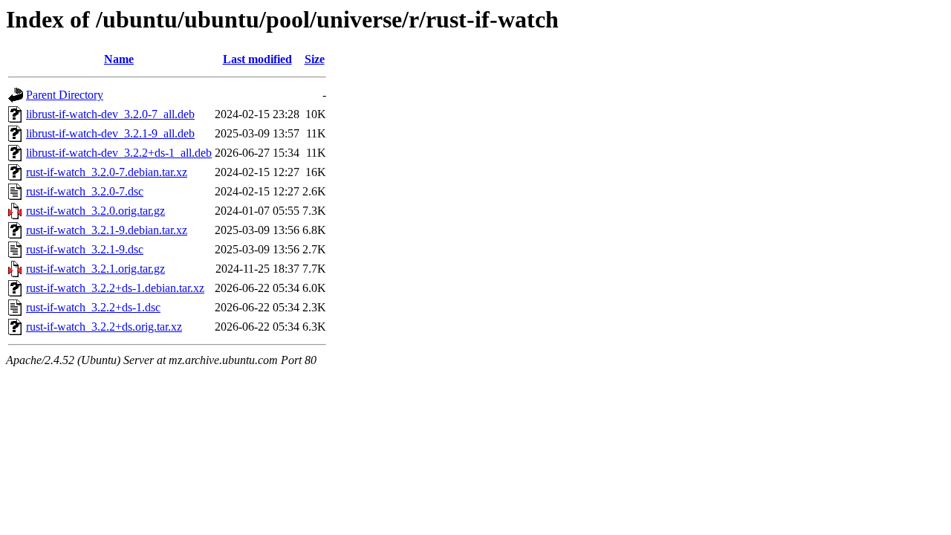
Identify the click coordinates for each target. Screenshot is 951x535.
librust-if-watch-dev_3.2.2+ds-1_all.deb (119, 152)
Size (315, 59)
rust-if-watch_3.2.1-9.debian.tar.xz (106, 230)
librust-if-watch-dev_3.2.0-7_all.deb (110, 114)
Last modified (257, 59)
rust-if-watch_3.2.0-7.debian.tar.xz (106, 172)
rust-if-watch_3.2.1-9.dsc (84, 249)
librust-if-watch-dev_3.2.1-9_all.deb (110, 133)
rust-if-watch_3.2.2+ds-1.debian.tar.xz (115, 288)
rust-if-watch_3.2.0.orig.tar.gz (95, 210)
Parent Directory (64, 94)
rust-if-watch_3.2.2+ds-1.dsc (93, 307)
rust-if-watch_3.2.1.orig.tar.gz (95, 268)
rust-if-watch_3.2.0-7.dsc (84, 191)
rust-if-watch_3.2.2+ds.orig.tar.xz (104, 326)
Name (119, 59)
